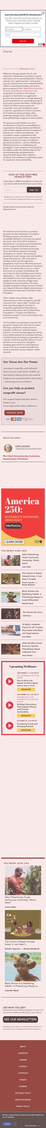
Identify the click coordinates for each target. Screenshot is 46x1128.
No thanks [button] (23, 44)
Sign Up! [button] (23, 41)
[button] (43, 13)
